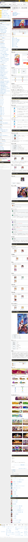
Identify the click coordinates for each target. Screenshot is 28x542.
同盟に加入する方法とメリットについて (4, 71)
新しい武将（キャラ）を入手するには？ (4, 50)
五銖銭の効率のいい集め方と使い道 (3, 72)
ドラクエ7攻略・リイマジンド (9, 528)
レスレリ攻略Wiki (7, 535)
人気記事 (3, 9)
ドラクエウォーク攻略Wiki (8, 530)
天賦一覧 (1, 138)
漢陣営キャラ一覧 (2, 114)
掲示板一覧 (17, 417)
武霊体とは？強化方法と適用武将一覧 (4, 78)
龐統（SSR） (14, 363)
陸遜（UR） (22, 252)
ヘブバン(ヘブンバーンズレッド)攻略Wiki (19, 532)
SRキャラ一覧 (1, 103)
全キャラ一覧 (1, 96)
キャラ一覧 (18, 4)
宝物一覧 (1, 117)
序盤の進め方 (10, 4)
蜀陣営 (22, 389)
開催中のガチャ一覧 (2, 143)
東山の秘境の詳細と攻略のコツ (3, 89)
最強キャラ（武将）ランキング (5, 10)
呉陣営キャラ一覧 (2, 110)
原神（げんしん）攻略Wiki (8, 531)
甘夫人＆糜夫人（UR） (15, 301)
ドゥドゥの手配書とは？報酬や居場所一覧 (4, 54)
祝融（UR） (15, 271)
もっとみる (9, 18)
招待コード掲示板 (2, 149)
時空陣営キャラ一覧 (2, 113)
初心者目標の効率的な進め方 (3, 47)
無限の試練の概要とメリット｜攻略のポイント (5, 82)
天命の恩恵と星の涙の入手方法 (3, 68)
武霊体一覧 (1, 121)
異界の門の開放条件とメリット (3, 93)
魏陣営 (15, 389)
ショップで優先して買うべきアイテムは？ (4, 60)
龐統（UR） (25, 363)
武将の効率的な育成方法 (17, 445)
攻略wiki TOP (2, 4)
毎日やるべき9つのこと (2, 44)
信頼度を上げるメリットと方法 (3, 61)
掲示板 (8, 9)
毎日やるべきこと (14, 4)
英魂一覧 (17, 452)
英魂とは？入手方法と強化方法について (4, 135)
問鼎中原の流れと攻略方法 (3, 92)
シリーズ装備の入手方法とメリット (3, 131)
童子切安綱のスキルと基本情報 (5, 13)
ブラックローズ (22, 181)
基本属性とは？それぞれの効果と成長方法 (4, 58)
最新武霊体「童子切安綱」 (15, 14)
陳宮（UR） (22, 290)
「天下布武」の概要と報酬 (3, 32)
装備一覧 (1, 128)
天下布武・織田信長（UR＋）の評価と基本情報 (6, 15)
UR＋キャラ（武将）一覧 (4, 12)
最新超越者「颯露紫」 (15, 15)
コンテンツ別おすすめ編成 (3, 51)
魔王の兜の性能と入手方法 (3, 26)
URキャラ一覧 (1, 100)
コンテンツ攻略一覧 (2, 40)
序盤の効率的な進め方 (17, 425)
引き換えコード (24, 4)
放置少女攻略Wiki (25, 531)
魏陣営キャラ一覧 (2, 107)
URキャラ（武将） (22, 380)
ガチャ (21, 4)
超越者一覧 (1, 125)
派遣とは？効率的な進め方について (3, 65)
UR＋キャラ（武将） (15, 380)
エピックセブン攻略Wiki (17, 531)
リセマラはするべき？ (2, 46)
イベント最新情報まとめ (17, 413)
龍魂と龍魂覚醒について (2, 75)
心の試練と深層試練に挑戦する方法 (3, 86)
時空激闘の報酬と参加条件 (3, 85)
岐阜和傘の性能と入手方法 (3, 29)
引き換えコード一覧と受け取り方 (3, 53)
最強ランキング (6, 4)
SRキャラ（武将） (15, 384)
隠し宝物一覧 (1, 118)
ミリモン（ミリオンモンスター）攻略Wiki (19, 535)
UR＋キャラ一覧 (2, 99)
